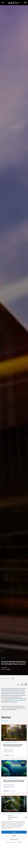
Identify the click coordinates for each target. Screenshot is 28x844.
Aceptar (14, 832)
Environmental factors (9, 751)
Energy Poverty (7, 750)
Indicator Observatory (9, 787)
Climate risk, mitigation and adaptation (13, 813)
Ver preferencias (14, 839)
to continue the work (16, 700)
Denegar (14, 835)
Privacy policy (14, 842)
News (3, 658)
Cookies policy (8, 842)
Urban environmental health (10, 742)
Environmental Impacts (9, 784)
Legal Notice (19, 842)
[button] (26, 817)
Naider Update (4, 678)
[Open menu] (25, 2)
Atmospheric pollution (9, 749)
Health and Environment (9, 786)
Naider (8, 669)
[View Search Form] (2, 2)
